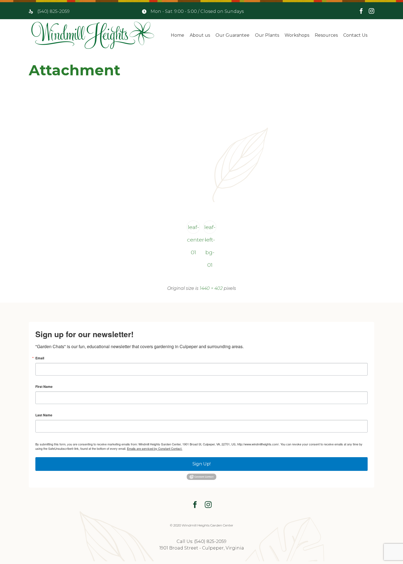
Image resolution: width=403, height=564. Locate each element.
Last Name (43, 415)
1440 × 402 (211, 288)
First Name (44, 386)
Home (177, 35)
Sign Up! (201, 463)
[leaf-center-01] (201, 201)
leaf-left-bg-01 (209, 229)
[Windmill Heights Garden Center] (92, 35)
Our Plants (267, 35)
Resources (326, 35)
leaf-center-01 (193, 229)
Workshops (297, 35)
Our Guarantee (232, 35)
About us (200, 35)
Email (39, 358)
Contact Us (355, 35)
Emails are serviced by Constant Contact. (154, 448)
